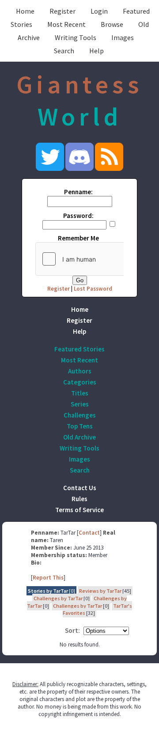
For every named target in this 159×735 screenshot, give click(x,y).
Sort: (72, 630)
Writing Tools (75, 37)
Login (99, 11)
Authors (79, 371)
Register (62, 11)
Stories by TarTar (48, 590)
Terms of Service (79, 510)
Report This (48, 577)
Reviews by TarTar (100, 590)
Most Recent (66, 24)
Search (64, 50)
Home (25, 11)
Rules (79, 499)
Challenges (80, 415)
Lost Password (93, 288)
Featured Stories (79, 349)
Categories (79, 382)
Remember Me (78, 238)
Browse (112, 24)
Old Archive (79, 437)
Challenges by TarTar (58, 598)
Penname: (78, 192)
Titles (79, 393)
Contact (89, 532)
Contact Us (79, 488)
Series (80, 404)
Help (96, 50)
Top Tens (80, 426)
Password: (78, 215)
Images (122, 37)
